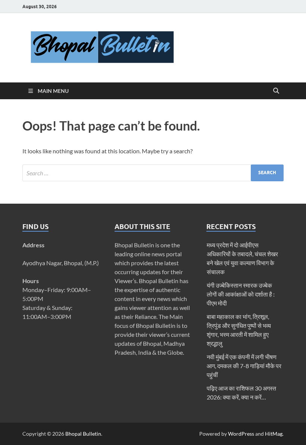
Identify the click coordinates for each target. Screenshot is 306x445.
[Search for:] (153, 172)
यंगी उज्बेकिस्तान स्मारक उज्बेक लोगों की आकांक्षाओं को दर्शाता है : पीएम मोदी (241, 294)
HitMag (273, 433)
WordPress (241, 433)
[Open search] (276, 91)
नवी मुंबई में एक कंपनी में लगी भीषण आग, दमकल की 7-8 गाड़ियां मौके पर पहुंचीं (244, 365)
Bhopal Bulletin (83, 433)
